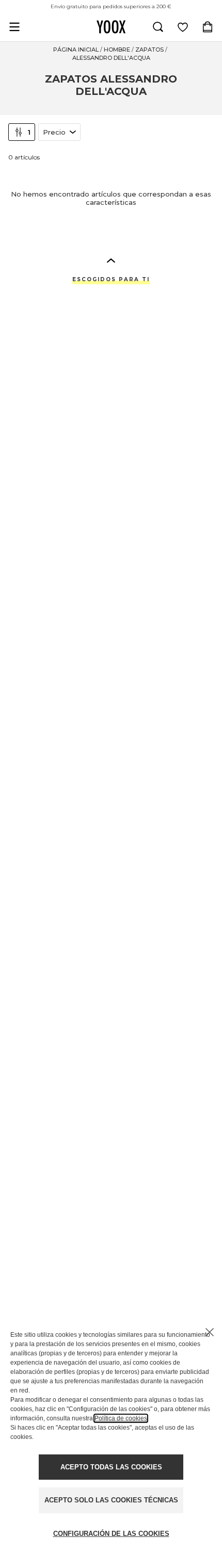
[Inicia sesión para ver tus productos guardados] (182, 27)
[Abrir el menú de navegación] (14, 27)
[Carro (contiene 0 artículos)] (207, 27)
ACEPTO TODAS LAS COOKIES (111, 1467)
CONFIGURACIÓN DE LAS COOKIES (111, 1533)
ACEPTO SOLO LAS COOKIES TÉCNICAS (111, 1500)
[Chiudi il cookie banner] (209, 1332)
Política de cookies (120, 1418)
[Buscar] (158, 27)
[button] (111, 260)
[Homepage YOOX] (111, 27)
